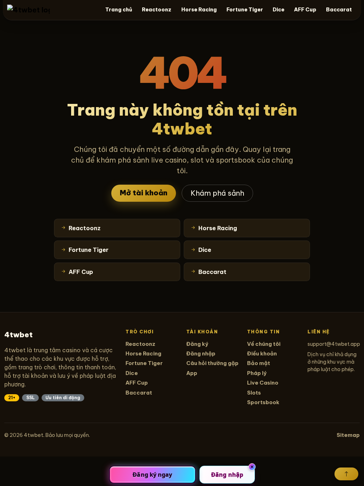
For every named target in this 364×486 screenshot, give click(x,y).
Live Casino (262, 382)
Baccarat (339, 9)
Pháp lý (257, 373)
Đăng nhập (200, 353)
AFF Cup (305, 9)
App (191, 373)
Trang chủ (118, 9)
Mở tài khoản (143, 192)
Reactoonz (156, 9)
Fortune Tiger (244, 9)
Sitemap (348, 435)
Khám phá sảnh (217, 193)
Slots (254, 392)
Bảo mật (258, 363)
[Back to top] (346, 473)
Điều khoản (262, 353)
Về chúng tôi (263, 343)
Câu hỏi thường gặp (212, 363)
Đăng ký (197, 343)
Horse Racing (199, 9)
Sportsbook (263, 402)
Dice (278, 9)
